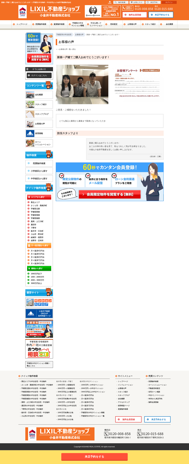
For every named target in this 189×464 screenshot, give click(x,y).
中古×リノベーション (156, 395)
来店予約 (154, 2)
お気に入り (138, 2)
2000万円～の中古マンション (92, 388)
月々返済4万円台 (37, 251)
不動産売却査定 (154, 388)
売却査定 (113, 24)
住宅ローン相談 (154, 392)
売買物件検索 (40, 24)
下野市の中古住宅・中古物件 (32, 409)
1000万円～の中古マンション (92, 385)
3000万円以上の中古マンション (93, 392)
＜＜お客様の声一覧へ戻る (66, 49)
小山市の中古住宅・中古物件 (32, 416)
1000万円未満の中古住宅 (67, 399)
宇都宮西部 (35, 212)
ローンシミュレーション (43, 143)
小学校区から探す (39, 171)
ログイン (169, 2)
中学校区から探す (39, 178)
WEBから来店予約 (155, 399)
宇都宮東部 (35, 215)
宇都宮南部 (35, 218)
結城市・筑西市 (37, 237)
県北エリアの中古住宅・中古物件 (33, 381)
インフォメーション (125, 385)
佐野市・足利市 (37, 240)
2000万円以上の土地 (65, 419)
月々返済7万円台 (37, 260)
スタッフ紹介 (150, 24)
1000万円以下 (36, 274)
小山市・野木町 (37, 234)
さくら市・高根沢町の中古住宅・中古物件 (37, 385)
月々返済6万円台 (37, 257)
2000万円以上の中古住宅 (67, 406)
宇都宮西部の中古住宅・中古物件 (33, 392)
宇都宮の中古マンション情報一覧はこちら (38, 364)
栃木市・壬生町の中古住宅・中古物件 (35, 413)
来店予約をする (162, 15)
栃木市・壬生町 (37, 231)
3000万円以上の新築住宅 (67, 392)
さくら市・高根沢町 (39, 205)
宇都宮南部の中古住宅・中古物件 (33, 399)
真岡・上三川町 (37, 221)
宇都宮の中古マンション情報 (77, 24)
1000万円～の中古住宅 (66, 402)
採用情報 (39, 133)
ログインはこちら (39, 75)
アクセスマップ (124, 402)
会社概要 (169, 24)
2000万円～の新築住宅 (66, 388)
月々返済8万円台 (37, 263)
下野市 (33, 228)
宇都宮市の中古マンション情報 (92, 413)
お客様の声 (132, 24)
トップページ (21, 24)
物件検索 (121, 2)
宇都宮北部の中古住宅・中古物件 (33, 388)
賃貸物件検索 (59, 24)
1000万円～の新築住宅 (66, 385)
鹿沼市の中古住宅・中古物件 (32, 406)
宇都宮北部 (35, 209)
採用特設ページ (124, 406)
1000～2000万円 (37, 277)
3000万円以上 (36, 283)
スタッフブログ (42, 114)
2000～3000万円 (37, 280)
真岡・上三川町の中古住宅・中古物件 (35, 402)
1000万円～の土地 (65, 416)
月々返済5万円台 (37, 254)
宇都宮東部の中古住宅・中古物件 (33, 395)
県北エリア (35, 202)
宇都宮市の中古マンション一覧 (92, 416)
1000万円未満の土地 (65, 413)
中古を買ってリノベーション (96, 24)
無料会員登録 (135, 15)
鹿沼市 (33, 225)
